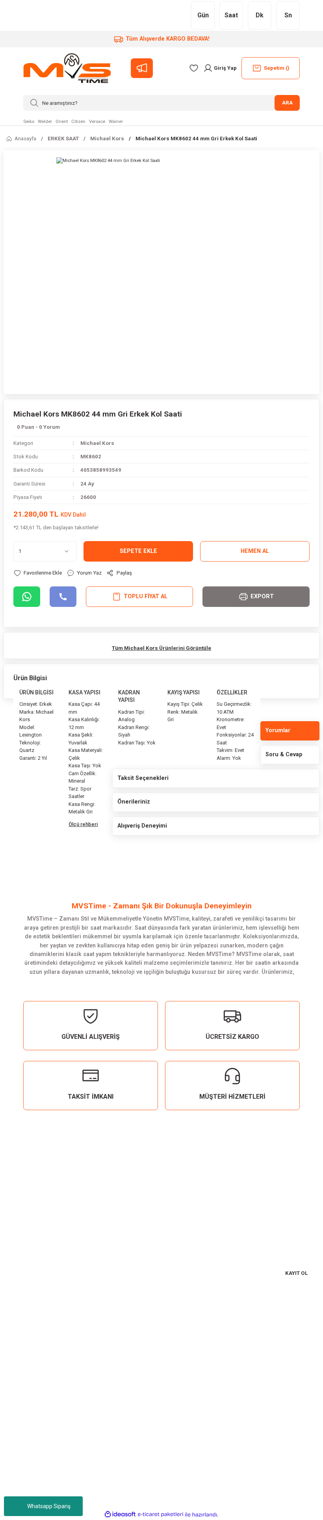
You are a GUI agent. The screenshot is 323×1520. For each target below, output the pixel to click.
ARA (287, 103)
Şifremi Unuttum (30, 1350)
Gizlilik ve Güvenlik (33, 1410)
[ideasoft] (120, 1514)
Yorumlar (277, 730)
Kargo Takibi (25, 1495)
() (277, 68)
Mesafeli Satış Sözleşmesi (44, 1398)
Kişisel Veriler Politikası (40, 1423)
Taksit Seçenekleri (143, 778)
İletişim (18, 1470)
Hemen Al (255, 551)
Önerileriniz (133, 801)
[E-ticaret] (160, 1514)
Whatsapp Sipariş (49, 1506)
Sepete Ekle (138, 551)
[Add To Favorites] (37, 573)
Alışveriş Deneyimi (142, 825)
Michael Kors (97, 443)
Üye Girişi (20, 1338)
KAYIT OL (296, 1273)
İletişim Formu (27, 1482)
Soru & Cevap (284, 754)
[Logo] (67, 68)
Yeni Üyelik (23, 1326)
